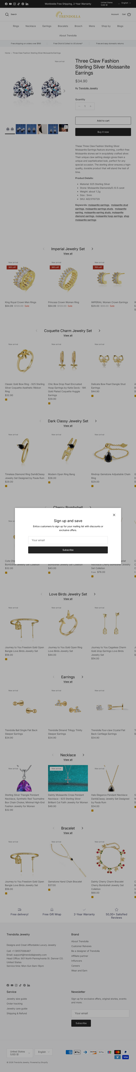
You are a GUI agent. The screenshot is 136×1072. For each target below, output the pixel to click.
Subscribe (68, 549)
